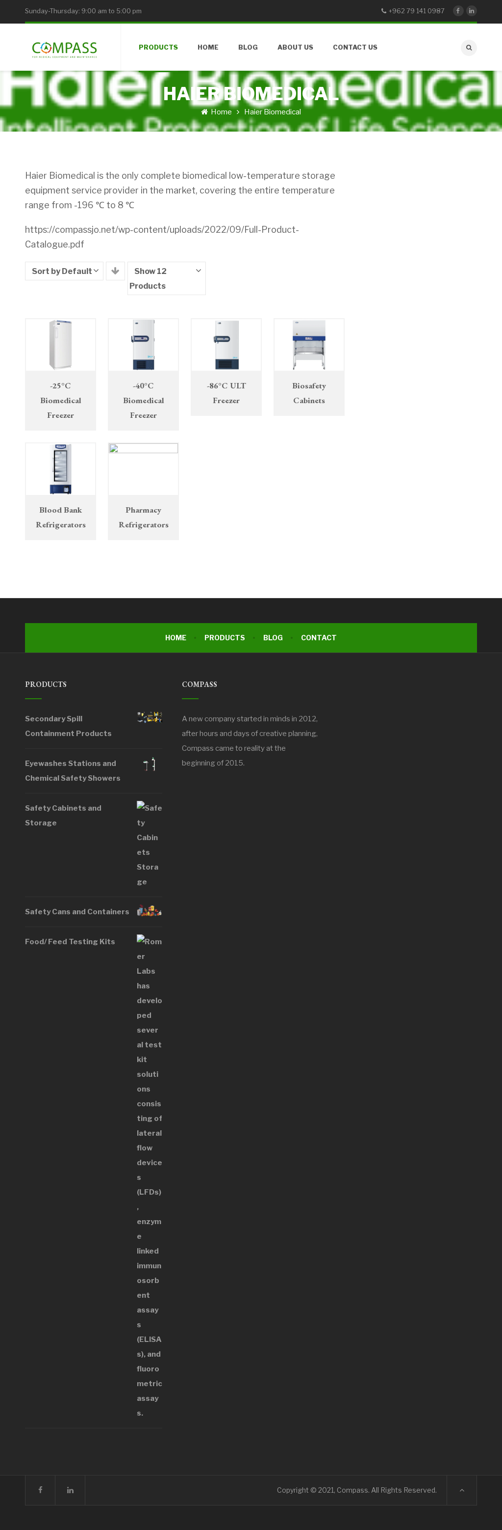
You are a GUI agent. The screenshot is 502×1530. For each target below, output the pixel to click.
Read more (62, 337)
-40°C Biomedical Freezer (143, 400)
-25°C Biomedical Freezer (60, 400)
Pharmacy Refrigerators (144, 517)
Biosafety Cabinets (309, 393)
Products (224, 637)
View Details (62, 353)
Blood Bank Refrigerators (61, 517)
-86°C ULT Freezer (226, 393)
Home (220, 112)
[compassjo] (64, 47)
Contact (319, 637)
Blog (273, 637)
